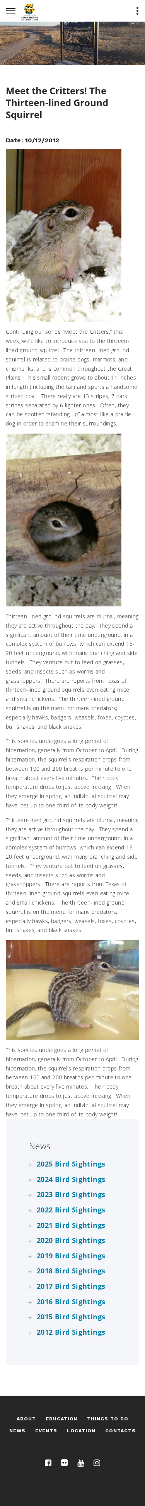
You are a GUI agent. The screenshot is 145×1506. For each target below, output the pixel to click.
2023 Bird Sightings (71, 1194)
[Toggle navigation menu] (11, 11)
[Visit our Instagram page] (97, 1463)
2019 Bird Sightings (71, 1255)
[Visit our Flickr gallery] (64, 1463)
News (17, 1430)
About (26, 1419)
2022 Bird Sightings (71, 1209)
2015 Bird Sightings (71, 1316)
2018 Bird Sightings (71, 1270)
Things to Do (107, 1419)
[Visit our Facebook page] (48, 1463)
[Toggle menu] (137, 11)
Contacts (120, 1430)
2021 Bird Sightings (71, 1225)
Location (81, 1430)
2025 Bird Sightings (71, 1163)
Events (46, 1430)
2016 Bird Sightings (71, 1301)
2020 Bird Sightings (71, 1240)
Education (62, 1419)
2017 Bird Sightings (71, 1286)
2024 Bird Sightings (71, 1179)
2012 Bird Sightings (71, 1332)
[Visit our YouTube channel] (80, 1463)
